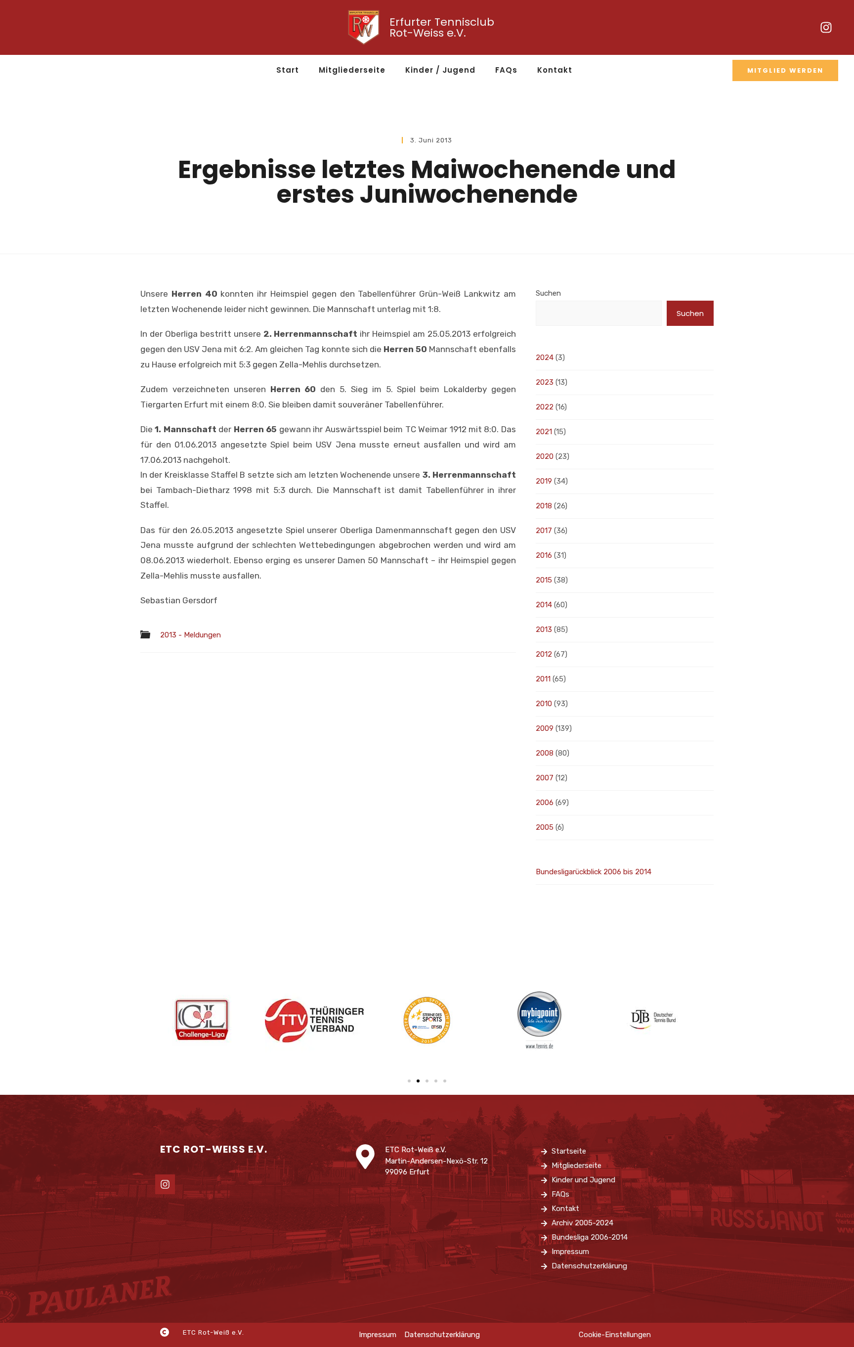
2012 (544, 654)
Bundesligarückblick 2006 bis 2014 (593, 871)
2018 (544, 505)
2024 (545, 357)
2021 (544, 431)
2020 (545, 456)
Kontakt (554, 70)
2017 (544, 530)
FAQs (506, 70)
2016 (544, 555)
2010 (544, 703)
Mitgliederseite (352, 70)
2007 (545, 777)
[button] (409, 1080)
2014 (544, 604)
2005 (545, 827)
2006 (545, 802)
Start (287, 70)
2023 (545, 382)
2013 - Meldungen (190, 635)
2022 (545, 407)
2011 (543, 678)
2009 (545, 728)
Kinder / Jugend (440, 70)
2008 (545, 753)
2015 (544, 580)
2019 (544, 481)
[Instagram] (825, 27)
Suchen (548, 293)
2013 (544, 629)
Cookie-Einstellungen (615, 1334)
